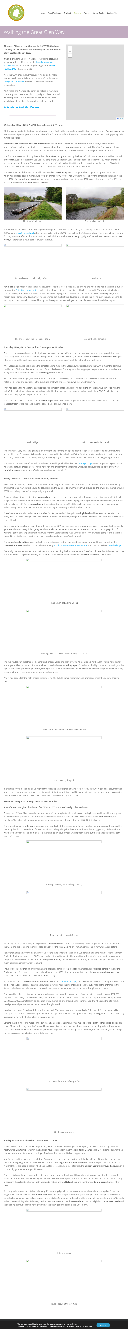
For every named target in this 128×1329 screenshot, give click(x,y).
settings (88, 1326)
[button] (70, 48)
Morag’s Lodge (85, 463)
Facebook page (69, 981)
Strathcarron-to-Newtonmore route (70, 545)
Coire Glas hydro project (27, 290)
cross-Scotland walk (25, 233)
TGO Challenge (114, 545)
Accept (103, 1325)
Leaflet (121, 118)
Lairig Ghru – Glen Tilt (14, 81)
